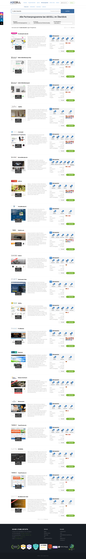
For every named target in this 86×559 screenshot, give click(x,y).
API (44, 536)
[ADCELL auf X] (1, 23)
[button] (67, 11)
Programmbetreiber (31, 2)
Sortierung (35, 21)
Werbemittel (32, 6)
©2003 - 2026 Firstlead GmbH (43, 555)
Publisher (25, 2)
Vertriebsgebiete (57, 21)
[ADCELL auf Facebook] (1, 16)
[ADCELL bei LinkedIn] (1, 20)
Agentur (38, 2)
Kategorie (15, 21)
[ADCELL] (43, 547)
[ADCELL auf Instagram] (1, 13)
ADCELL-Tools (52, 2)
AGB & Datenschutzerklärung (66, 534)
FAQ (61, 536)
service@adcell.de (18, 538)
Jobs (61, 533)
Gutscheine (38, 6)
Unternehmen (63, 531)
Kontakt (57, 2)
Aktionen (44, 6)
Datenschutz (62, 538)
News (45, 531)
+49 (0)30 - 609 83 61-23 (26, 535)
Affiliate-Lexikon (47, 533)
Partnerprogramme (44, 2)
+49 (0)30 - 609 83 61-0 (25, 533)
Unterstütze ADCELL (48, 538)
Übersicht (26, 6)
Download (46, 534)
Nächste (73, 27)
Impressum (62, 540)
